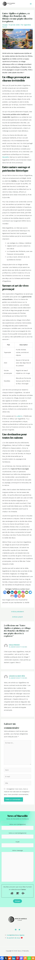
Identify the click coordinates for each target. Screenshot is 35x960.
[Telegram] (30, 592)
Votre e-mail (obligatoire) (17, 833)
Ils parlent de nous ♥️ (15, 938)
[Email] (26, 592)
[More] (23, 596)
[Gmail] (12, 596)
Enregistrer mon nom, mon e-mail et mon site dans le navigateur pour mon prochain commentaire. (16, 791)
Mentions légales (18, 935)
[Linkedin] (12, 592)
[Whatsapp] (19, 592)
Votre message (17, 850)
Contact (9, 935)
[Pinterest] (15, 592)
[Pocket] (19, 596)
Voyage (4, 25)
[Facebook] (4, 592)
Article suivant (17, 617)
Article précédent (17, 611)
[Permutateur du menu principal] (31, 4)
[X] (8, 592)
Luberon (19, 416)
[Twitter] (19, 929)
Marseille (5, 157)
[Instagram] (23, 592)
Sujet (17, 842)
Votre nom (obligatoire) (17, 824)
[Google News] (15, 596)
